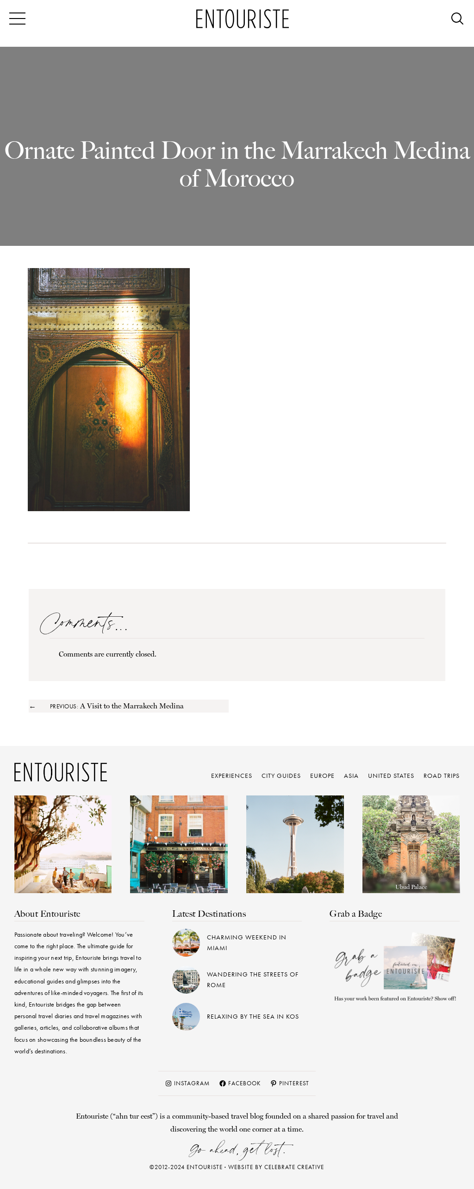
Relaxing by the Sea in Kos (253, 1016)
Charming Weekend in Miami (247, 942)
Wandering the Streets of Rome (253, 979)
